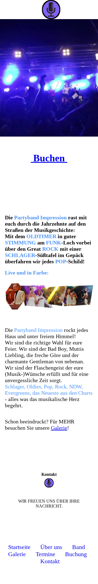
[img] (60, 9)
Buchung (76, 554)
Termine (45, 554)
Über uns (51, 547)
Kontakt (50, 561)
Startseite (19, 547)
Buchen (49, 158)
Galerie (59, 428)
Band (79, 547)
